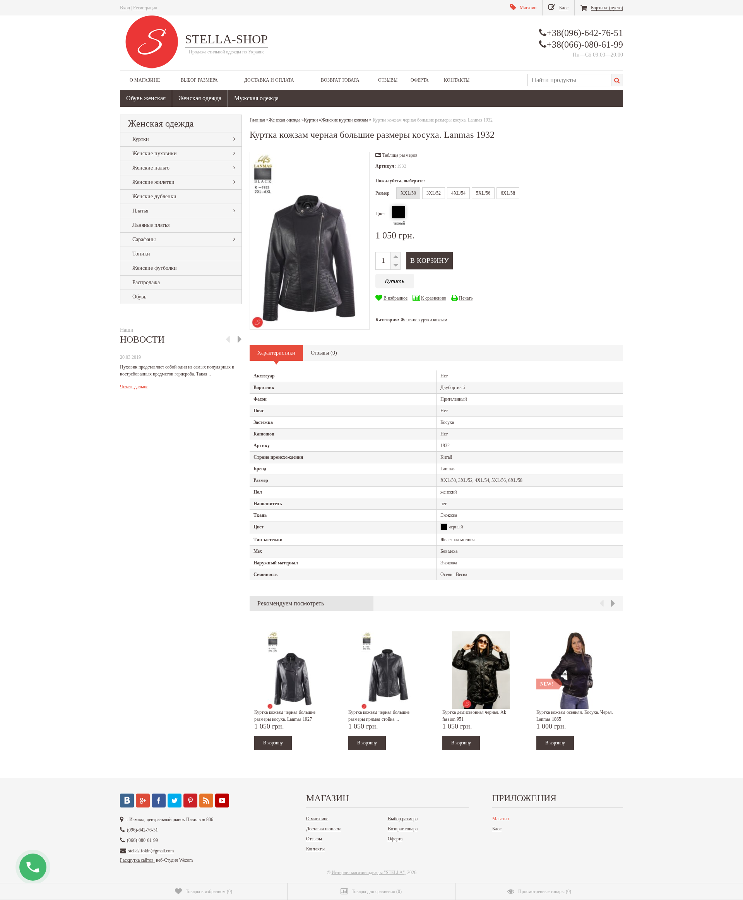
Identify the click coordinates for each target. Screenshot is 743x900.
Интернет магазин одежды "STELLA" (368, 872)
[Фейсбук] (159, 800)
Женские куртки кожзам (424, 319)
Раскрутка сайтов (137, 860)
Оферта (420, 80)
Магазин (500, 818)
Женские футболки (154, 268)
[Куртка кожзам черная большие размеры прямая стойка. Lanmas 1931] (387, 670)
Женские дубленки (154, 196)
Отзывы (387, 80)
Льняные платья (150, 225)
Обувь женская (146, 98)
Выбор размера (199, 80)
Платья (140, 211)
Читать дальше (134, 386)
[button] (396, 155)
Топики (141, 254)
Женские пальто (150, 168)
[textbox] (568, 80)
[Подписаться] (206, 800)
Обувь (139, 297)
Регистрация (145, 7)
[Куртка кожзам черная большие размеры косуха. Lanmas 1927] (293, 670)
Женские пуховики (154, 153)
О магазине (145, 80)
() (209, 891)
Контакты (456, 80)
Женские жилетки (153, 182)
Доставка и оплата (269, 80)
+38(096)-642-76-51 (584, 33)
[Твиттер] (174, 800)
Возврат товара (340, 80)
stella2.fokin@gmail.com (151, 851)
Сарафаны (144, 239)
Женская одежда (199, 98)
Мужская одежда (256, 98)
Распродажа (146, 282)
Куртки (140, 139)
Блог (497, 828)
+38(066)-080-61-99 (584, 44)
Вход (125, 7)
